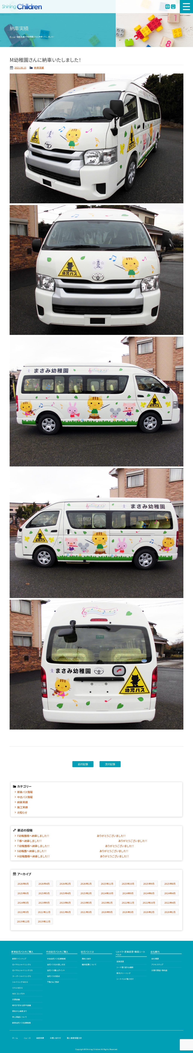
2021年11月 (44, 912)
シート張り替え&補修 (124, 967)
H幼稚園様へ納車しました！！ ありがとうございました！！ (73, 856)
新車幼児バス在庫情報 (21, 1022)
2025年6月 (23, 893)
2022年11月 (128, 902)
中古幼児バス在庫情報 (56, 958)
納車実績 (21, 36)
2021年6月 (65, 912)
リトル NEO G (17, 987)
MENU (186, 6)
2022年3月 (23, 912)
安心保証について (19, 1017)
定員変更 (120, 961)
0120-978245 (173, 6)
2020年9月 (107, 912)
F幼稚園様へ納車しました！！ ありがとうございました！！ (71, 835)
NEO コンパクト (18, 993)
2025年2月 (86, 893)
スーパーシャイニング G (21, 976)
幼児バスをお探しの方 (56, 964)
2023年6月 (65, 902)
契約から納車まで (19, 1011)
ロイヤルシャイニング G (21, 964)
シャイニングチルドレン (23, 6)
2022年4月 (169, 902)
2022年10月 (149, 902)
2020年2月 (148, 912)
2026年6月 (23, 883)
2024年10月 (107, 893)
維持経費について (89, 964)
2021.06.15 (20, 67)
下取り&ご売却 (53, 982)
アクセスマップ (157, 964)
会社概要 (155, 958)
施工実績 (22, 807)
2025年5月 (44, 893)
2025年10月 (128, 883)
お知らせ (22, 812)
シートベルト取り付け (125, 979)
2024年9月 (127, 893)
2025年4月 (65, 893)
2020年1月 (169, 912)
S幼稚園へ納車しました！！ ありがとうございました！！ (72, 851)
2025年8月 (169, 883)
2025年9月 (148, 883)
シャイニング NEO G (20, 982)
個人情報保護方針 (74, 1038)
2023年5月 (86, 902)
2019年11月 (44, 921)
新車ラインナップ (19, 958)
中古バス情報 (25, 797)
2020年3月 (127, 912)
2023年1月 (107, 902)
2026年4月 (44, 883)
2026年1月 (86, 883)
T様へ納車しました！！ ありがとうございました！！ (82, 841)
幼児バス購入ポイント (56, 970)
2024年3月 (23, 902)
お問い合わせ (55, 1038)
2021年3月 (86, 912)
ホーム (12, 36)
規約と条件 (86, 958)
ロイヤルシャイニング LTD (22, 970)
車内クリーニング (123, 973)
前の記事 (83, 764)
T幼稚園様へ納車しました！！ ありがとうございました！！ (75, 846)
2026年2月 (65, 883)
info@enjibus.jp (167, 6)
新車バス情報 (25, 792)
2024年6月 (148, 893)
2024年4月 (169, 893)
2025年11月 (107, 883)
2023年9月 (44, 902)
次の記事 (110, 764)
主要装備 (16, 999)
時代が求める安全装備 (21, 1005)
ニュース (27, 1038)
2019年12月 (23, 921)
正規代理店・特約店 (159, 970)
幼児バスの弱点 (53, 976)
